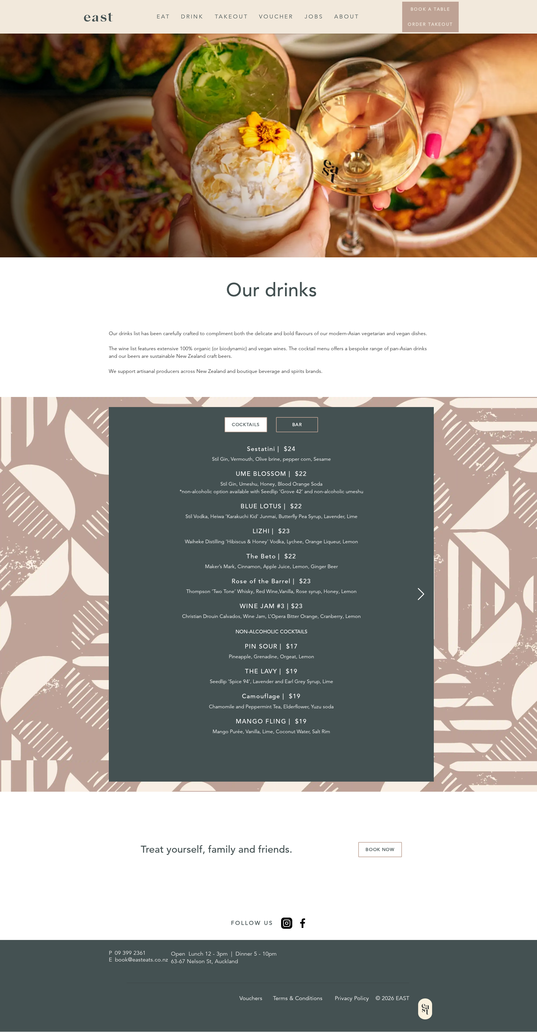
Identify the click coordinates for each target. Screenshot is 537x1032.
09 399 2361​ (130, 952)
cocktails (246, 424)
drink (192, 16)
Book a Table (430, 9)
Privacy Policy (352, 998)
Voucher (276, 16)
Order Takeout (430, 24)
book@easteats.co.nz (141, 959)
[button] (421, 594)
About (346, 16)
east (99, 16)
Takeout (231, 16)
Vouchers (250, 998)
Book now (380, 849)
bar (297, 424)
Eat (163, 16)
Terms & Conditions (297, 998)
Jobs (314, 16)
